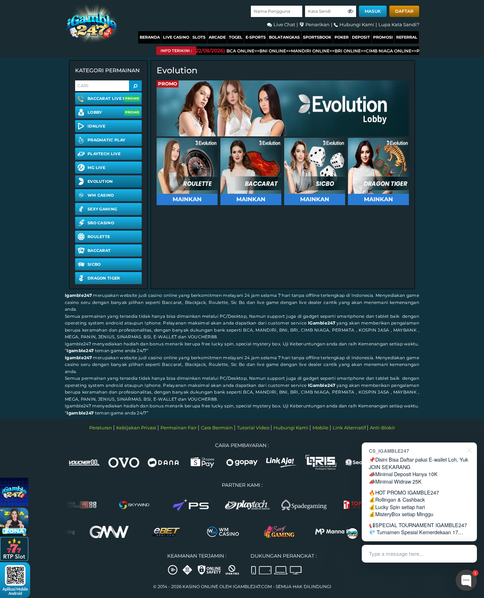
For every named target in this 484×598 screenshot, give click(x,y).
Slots (199, 37)
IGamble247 (321, 323)
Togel (235, 37)
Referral (406, 37)
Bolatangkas (284, 37)
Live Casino (176, 37)
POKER (341, 37)
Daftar (404, 11)
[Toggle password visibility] (350, 11)
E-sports (256, 37)
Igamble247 (78, 295)
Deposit (361, 37)
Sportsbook (317, 37)
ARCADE (217, 37)
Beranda (150, 37)
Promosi (383, 37)
